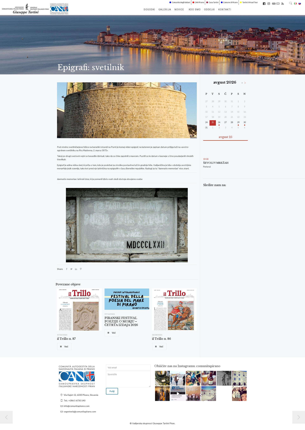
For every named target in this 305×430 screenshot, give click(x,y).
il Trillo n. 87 (66, 339)
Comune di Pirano (230, 2)
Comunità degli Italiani (181, 2)
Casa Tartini (214, 2)
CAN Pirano (199, 2)
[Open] (162, 378)
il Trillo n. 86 (161, 339)
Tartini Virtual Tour (250, 2)
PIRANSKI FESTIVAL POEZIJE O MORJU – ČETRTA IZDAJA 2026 (121, 321)
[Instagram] (167, 383)
